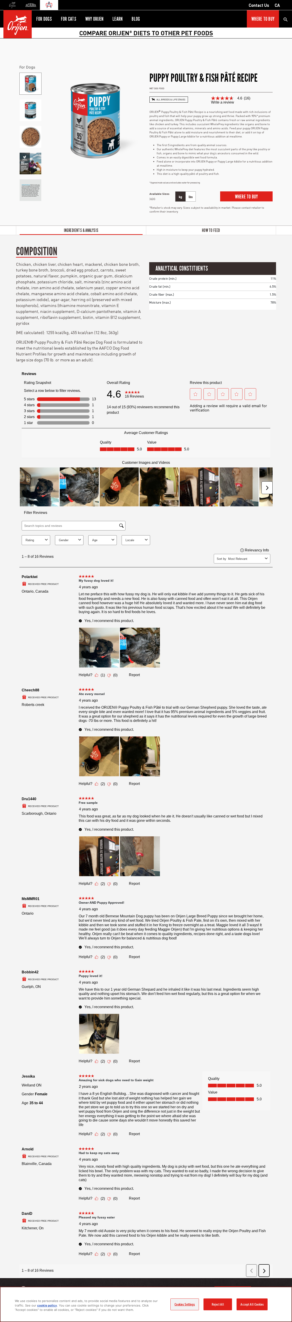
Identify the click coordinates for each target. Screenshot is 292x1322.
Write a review (222, 102)
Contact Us (259, 5)
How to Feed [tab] (211, 230)
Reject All (218, 1304)
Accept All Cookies (252, 1304)
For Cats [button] (68, 19)
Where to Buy (262, 19)
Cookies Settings (185, 1304)
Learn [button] (117, 19)
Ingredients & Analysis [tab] (81, 230)
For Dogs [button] (44, 19)
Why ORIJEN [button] (94, 19)
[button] (246, 196)
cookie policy (47, 1305)
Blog (136, 19)
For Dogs (27, 67)
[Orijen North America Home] (17, 24)
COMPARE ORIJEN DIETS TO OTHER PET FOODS (146, 33)
